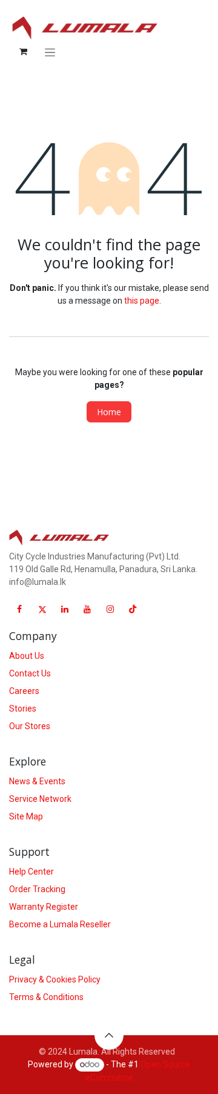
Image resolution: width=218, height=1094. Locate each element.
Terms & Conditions (46, 997)
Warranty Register (43, 907)
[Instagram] (110, 609)
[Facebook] (19, 609)
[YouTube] (87, 609)
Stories (22, 708)
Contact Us (30, 673)
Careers (24, 691)
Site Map (26, 816)
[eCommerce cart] (23, 51)
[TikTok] (132, 609)
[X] (42, 609)
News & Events (37, 781)
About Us (26, 656)
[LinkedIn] (64, 609)
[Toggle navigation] (50, 52)
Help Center (31, 871)
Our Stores (29, 726)
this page (141, 300)
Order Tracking (37, 889)
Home (109, 412)
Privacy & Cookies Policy (55, 979)
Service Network (40, 799)
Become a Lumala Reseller (60, 924)
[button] (109, 1035)
